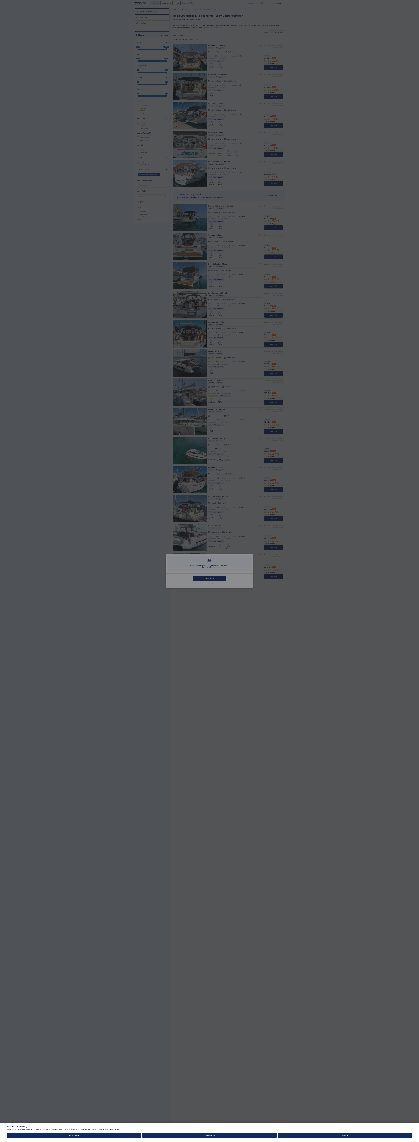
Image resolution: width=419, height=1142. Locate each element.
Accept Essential (209, 1135)
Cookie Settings (74, 1135)
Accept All (345, 1135)
